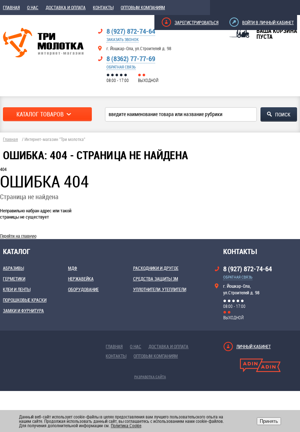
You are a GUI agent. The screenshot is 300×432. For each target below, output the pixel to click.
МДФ (72, 268)
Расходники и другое (156, 268)
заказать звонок (122, 39)
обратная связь (121, 67)
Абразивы (13, 268)
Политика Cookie (126, 425)
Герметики (14, 279)
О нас (32, 7)
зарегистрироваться (196, 22)
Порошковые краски (24, 300)
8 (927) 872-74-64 (130, 31)
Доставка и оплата (66, 7)
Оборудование (83, 289)
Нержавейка (81, 279)
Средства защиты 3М (155, 279)
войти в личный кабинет (268, 22)
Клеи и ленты (16, 289)
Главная (11, 7)
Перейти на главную (18, 236)
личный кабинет (253, 346)
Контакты (103, 7)
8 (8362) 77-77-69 (130, 58)
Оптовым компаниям (143, 7)
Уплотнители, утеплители (159, 289)
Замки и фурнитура (23, 310)
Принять (269, 421)
